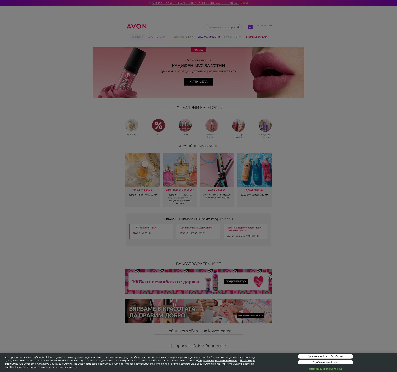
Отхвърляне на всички (325, 362)
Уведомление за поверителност (217, 360)
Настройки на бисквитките (325, 369)
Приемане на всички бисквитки (325, 356)
